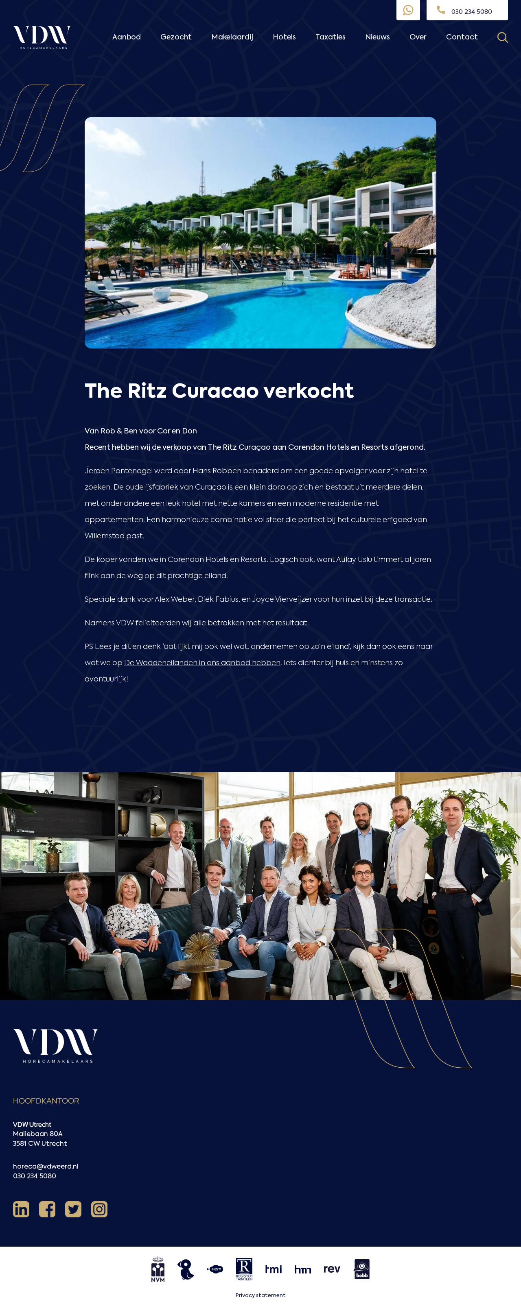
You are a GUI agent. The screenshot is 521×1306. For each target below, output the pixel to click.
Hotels (284, 37)
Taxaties (330, 37)
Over (418, 37)
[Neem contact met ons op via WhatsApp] (408, 10)
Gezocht (176, 37)
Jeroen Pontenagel (119, 471)
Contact (462, 37)
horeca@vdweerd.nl (46, 1167)
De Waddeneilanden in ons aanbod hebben (202, 663)
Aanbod (126, 37)
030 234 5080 (34, 1176)
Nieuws (377, 37)
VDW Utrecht (32, 1124)
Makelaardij (232, 37)
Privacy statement (261, 1295)
